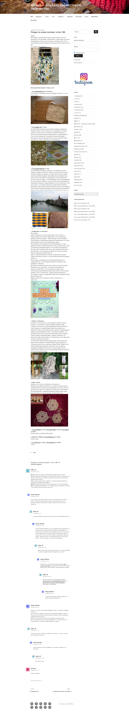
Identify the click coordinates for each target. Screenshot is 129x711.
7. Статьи (76, 112)
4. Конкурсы (77, 104)
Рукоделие (38, 16)
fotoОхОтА (76, 118)
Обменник (70, 16)
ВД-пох (75, 137)
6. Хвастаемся (77, 110)
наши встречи (77, 165)
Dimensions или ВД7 (79, 115)
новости (76, 171)
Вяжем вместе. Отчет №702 (88, 206)
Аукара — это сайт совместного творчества (56, 7)
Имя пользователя (79, 40)
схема (64, 564)
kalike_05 (42, 30)
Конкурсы (60, 16)
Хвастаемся (78, 16)
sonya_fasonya (35, 494)
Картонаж (76, 157)
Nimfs (75, 203)
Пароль (76, 46)
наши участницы (78, 168)
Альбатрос (76, 129)
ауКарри (76, 132)
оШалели (76, 174)
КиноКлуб (76, 160)
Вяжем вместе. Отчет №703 (88, 211)
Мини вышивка (77, 163)
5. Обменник (77, 107)
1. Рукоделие (77, 96)
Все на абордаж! (78, 143)
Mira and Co (77, 126)
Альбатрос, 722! (85, 203)
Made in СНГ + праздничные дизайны (83, 124)
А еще (46, 16)
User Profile (34, 20)
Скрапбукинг (77, 179)
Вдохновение (77, 140)
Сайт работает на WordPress (66, 704)
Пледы (34, 452)
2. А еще (76, 98)
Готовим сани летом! (79, 151)
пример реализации (45, 565)
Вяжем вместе (77, 149)
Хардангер (76, 182)
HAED (75, 121)
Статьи (86, 16)
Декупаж (76, 154)
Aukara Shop (94, 16)
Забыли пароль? (78, 62)
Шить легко (76, 185)
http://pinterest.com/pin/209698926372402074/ (54, 581)
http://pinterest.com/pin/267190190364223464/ (54, 582)
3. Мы (75, 101)
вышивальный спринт (79, 146)
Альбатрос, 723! (85, 208)
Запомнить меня (80, 53)
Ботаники (76, 135)
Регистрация (77, 59)
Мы (53, 16)
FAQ (32, 16)
